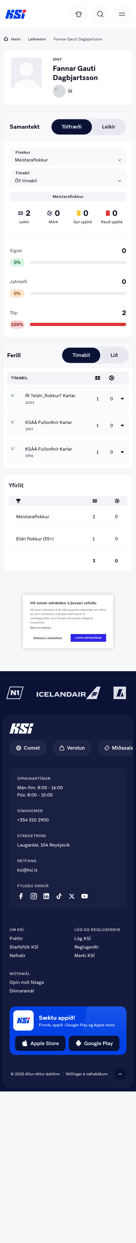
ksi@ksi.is (27, 870)
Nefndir (17, 955)
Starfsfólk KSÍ (24, 947)
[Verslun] (79, 14)
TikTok (59, 896)
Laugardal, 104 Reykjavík (43, 845)
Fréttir (16, 938)
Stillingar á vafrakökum (47, 638)
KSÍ (15, 14)
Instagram (34, 896)
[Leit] (100, 14)
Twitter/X (72, 896)
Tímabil (22, 173)
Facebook (21, 896)
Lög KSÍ (82, 938)
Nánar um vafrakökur (40, 627)
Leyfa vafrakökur (88, 638)
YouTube (84, 896)
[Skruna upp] (120, 1074)
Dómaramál (22, 991)
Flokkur (22, 152)
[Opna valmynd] (122, 14)
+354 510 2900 (33, 820)
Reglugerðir (86, 947)
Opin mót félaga (27, 982)
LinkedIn (46, 896)
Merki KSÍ (84, 955)
